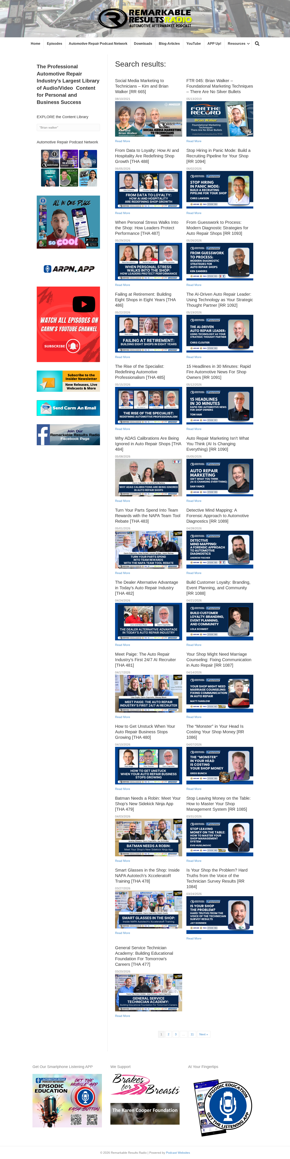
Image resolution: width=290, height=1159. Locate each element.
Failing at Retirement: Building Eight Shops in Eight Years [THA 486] (145, 300)
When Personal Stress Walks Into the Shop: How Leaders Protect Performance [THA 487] (146, 228)
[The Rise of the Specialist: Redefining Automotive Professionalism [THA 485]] (148, 405)
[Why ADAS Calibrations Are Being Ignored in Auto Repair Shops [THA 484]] (148, 477)
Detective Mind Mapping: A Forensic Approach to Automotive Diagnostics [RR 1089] (217, 516)
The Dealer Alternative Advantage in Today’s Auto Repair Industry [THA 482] (146, 588)
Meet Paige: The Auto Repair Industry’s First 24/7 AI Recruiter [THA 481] (145, 660)
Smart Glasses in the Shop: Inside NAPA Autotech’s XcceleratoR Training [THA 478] (147, 875)
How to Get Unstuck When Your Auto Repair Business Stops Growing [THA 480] (145, 732)
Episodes (54, 43)
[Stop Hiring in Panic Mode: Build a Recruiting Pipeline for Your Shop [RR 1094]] (219, 189)
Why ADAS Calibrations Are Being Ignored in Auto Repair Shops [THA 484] (148, 444)
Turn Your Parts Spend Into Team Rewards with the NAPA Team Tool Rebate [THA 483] (147, 516)
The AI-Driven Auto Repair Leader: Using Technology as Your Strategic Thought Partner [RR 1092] (219, 300)
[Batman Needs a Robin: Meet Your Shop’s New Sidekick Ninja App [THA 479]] (148, 837)
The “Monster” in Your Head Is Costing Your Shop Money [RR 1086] (215, 732)
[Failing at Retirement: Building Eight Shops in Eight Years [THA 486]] (148, 333)
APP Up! (214, 43)
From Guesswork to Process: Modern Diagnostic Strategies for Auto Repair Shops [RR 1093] (217, 228)
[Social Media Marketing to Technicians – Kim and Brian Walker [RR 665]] (148, 118)
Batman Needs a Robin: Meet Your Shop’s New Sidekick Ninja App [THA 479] (148, 804)
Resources (236, 43)
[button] (257, 43)
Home (35, 43)
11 (192, 1034)
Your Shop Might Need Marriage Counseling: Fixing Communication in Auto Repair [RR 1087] (218, 660)
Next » (203, 1034)
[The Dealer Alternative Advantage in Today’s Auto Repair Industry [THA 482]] (148, 621)
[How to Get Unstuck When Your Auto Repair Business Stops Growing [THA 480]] (148, 765)
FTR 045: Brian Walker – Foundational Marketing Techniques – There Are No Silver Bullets (219, 86)
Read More (122, 141)
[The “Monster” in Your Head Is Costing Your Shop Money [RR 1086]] (219, 765)
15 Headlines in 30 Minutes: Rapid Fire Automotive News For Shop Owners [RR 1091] (218, 372)
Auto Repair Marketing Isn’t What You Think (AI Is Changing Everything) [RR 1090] (217, 444)
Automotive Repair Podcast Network (98, 43)
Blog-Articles (169, 43)
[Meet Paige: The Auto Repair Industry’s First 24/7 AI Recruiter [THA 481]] (148, 693)
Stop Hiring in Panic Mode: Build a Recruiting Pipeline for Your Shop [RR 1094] (218, 156)
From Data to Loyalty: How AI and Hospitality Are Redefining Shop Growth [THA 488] (147, 156)
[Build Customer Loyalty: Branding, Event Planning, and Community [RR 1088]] (219, 621)
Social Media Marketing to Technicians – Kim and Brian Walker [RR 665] (141, 86)
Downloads (143, 43)
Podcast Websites (178, 1152)
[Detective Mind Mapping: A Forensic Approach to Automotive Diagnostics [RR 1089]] (219, 549)
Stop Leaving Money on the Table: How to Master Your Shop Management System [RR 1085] (218, 804)
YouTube (193, 43)
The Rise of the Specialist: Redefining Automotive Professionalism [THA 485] (140, 372)
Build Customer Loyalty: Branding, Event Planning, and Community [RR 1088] (218, 588)
